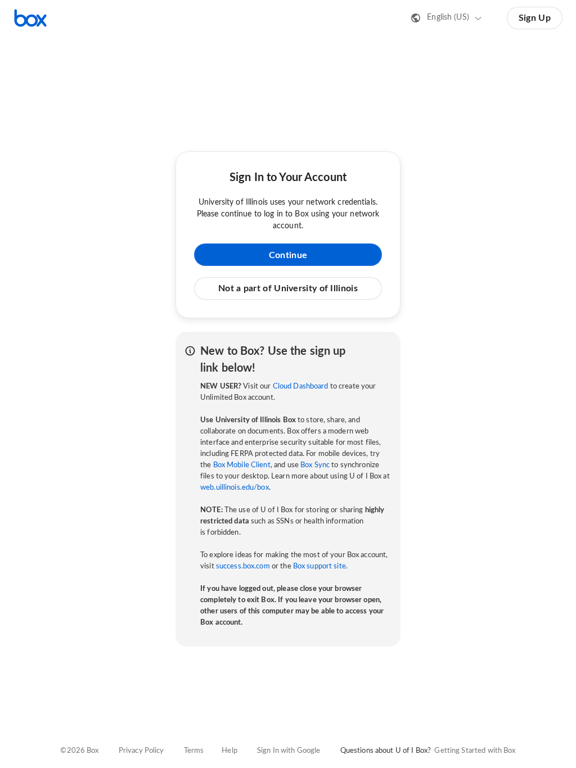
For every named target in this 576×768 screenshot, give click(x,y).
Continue (288, 255)
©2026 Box (79, 751)
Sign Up (535, 17)
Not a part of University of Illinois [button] (288, 288)
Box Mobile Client (242, 465)
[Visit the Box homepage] (30, 18)
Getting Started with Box (474, 751)
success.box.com (243, 566)
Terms (194, 751)
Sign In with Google (288, 751)
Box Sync (315, 465)
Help (229, 751)
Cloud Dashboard (300, 386)
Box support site (319, 566)
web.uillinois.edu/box (234, 487)
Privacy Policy (141, 751)
